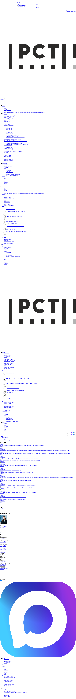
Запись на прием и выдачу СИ (8, 359)
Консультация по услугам (8, 413)
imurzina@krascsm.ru (3, 565)
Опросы (5, 250)
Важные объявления (7, 204)
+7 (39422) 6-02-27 (3, 561)
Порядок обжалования (21, 6)
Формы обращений (8, 252)
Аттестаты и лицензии (7, 239)
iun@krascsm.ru (2, 552)
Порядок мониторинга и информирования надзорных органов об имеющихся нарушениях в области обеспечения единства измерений (24, 193)
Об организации (6, 188)
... (2, 508)
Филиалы (3, 666)
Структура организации (7, 355)
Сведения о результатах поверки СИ (9, 198)
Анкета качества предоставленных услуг (24, 7)
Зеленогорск (37, 6)
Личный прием (20, 3)
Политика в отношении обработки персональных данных (10, 664)
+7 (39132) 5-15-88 (3, 551)
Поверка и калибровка (9, 128)
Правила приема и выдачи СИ (8, 363)
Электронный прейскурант (8, 199)
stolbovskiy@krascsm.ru (3, 555)
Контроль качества (6, 414)
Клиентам (5, 114)
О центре (3, 352)
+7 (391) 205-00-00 (3, 538)
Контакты (3, 257)
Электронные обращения (22, 4)
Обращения (18, 2)
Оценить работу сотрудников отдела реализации (13, 256)
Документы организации (7, 238)
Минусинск (37, 5)
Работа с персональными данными (9, 241)
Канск (37, 4)
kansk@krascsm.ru (3, 546)
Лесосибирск (6, 261)
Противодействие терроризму (8, 243)
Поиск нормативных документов (9, 205)
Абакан (5, 265)
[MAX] (71, 432)
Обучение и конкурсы (7, 696)
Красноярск (5, 258)
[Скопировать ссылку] (74, 432)
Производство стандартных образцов (9, 691)
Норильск (37, 7)
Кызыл (37, 8)
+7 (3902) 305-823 (3, 564)
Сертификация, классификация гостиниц (10, 694)
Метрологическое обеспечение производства (12, 135)
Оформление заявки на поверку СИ (9, 195)
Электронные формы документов (9, 367)
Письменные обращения (22, 5)
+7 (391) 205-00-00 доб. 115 (4, 526)
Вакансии (5, 192)
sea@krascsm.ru (2, 527)
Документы (4, 237)
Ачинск (37, 2)
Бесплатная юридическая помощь (9, 406)
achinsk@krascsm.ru (3, 542)
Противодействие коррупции (8, 242)
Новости (5, 161)
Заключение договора (7, 202)
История (5, 189)
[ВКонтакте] (73, 432)
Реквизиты (5, 190)
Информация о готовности (8, 197)
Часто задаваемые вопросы (8, 247)
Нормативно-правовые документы (9, 402)
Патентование (6, 697)
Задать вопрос (6, 248)
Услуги (3, 206)
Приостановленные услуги (8, 203)
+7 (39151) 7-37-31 (3, 541)
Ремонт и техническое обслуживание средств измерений (12, 690)
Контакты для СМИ (7, 410)
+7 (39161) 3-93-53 (3, 545)
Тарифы (5, 200)
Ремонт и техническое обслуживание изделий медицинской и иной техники (15, 692)
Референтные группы (7, 356)
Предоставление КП (7, 201)
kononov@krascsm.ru (3, 549)
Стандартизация (6, 695)
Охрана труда (6, 240)
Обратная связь (6, 164)
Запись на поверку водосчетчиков (9, 196)
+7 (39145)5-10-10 (3, 548)
